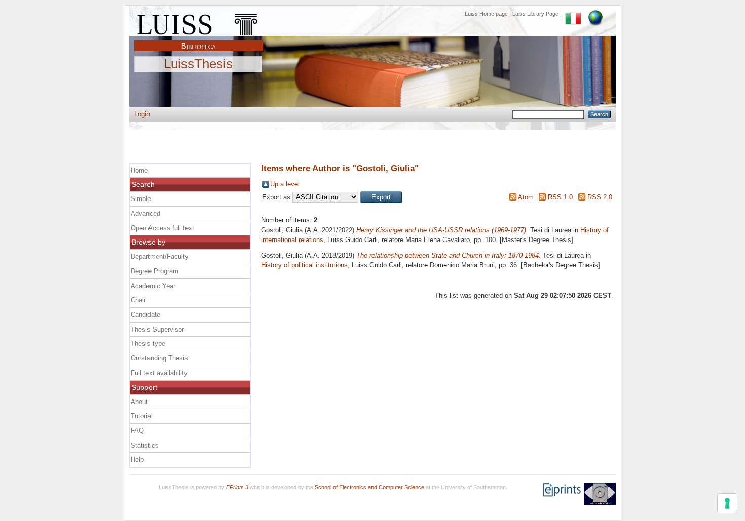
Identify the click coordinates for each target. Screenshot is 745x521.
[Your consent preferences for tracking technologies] (727, 503)
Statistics (145, 445)
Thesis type (148, 343)
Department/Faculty (160, 256)
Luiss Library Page (535, 14)
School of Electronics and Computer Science (369, 487)
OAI (600, 494)
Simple (141, 199)
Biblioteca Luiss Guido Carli (198, 40)
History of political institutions (304, 265)
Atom (526, 197)
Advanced (145, 213)
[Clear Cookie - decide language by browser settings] (595, 14)
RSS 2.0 (599, 197)
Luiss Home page (486, 14)
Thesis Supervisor (157, 329)
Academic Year (153, 286)
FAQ (137, 430)
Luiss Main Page (198, 22)
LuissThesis (198, 64)
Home (139, 170)
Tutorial (142, 416)
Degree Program (154, 271)
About (139, 402)
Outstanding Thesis (159, 358)
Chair (138, 300)
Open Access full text (162, 228)
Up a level (285, 184)
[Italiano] (573, 14)
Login (142, 114)
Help (137, 459)
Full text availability (159, 373)
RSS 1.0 (560, 197)
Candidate (145, 314)
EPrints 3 (237, 487)
